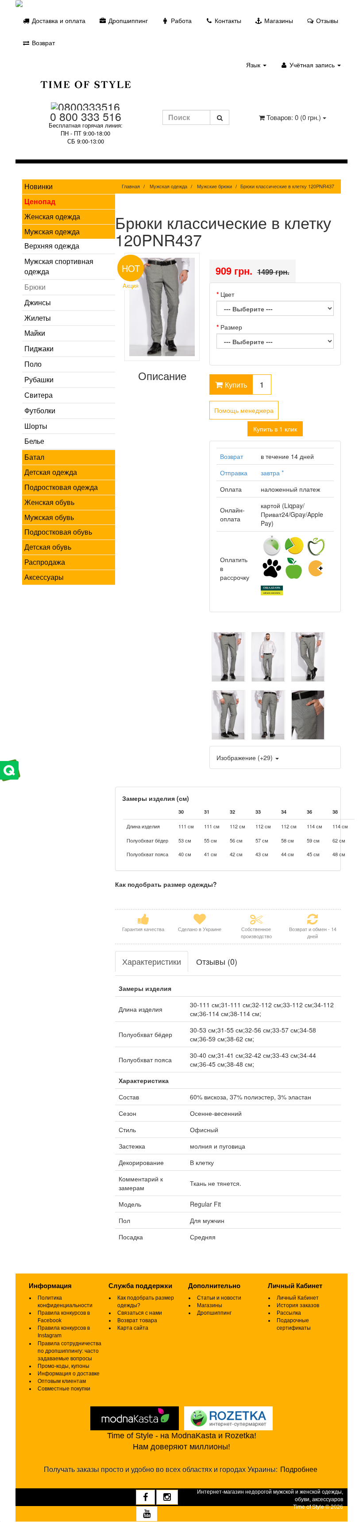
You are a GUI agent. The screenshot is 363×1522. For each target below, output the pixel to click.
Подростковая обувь (58, 532)
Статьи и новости (219, 1298)
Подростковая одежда (61, 487)
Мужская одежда (52, 231)
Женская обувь (49, 502)
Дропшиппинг (127, 20)
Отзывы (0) (216, 961)
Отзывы (326, 20)
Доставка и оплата (57, 20)
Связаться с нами (139, 1313)
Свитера (38, 395)
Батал (34, 457)
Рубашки (39, 379)
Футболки (39, 410)
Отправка (233, 472)
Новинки (38, 186)
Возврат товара (137, 1320)
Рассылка (289, 1313)
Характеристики (151, 961)
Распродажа (44, 562)
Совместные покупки (64, 1389)
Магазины (278, 20)
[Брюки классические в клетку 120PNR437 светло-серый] (228, 657)
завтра (272, 472)
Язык (254, 64)
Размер (231, 326)
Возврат (42, 42)
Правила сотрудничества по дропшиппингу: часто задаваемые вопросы (69, 1351)
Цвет (227, 294)
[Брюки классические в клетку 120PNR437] (162, 307)
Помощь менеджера (244, 410)
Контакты (227, 20)
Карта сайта (132, 1328)
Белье (34, 441)
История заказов (298, 1305)
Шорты (35, 426)
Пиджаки (39, 348)
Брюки (35, 287)
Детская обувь (47, 547)
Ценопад (39, 201)
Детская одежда (50, 472)
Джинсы (37, 302)
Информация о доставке (69, 1374)
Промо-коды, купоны (63, 1366)
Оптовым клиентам (62, 1381)
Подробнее (298, 1469)
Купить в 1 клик (275, 428)
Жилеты (37, 318)
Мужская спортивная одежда (58, 266)
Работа (180, 20)
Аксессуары (44, 577)
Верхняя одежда (51, 246)
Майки (34, 333)
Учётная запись (312, 64)
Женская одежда (52, 216)
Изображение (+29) (245, 757)
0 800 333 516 (85, 116)
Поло (33, 364)
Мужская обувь (49, 517)
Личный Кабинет (298, 1298)
